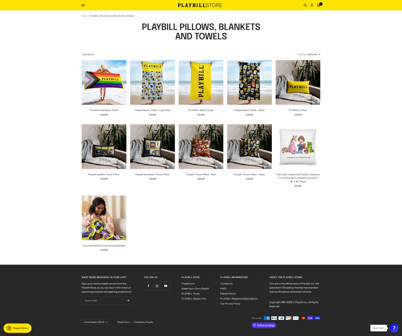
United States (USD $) (94, 322)
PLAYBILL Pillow (298, 110)
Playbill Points (228, 293)
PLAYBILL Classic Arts (194, 298)
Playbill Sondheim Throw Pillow (152, 174)
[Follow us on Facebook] (148, 286)
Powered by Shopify (143, 322)
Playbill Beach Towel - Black (249, 110)
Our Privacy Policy (230, 303)
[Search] (305, 5)
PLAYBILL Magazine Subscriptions (239, 298)
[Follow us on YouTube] (165, 286)
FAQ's (223, 288)
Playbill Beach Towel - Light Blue (152, 110)
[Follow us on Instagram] (157, 286)
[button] (394, 328)
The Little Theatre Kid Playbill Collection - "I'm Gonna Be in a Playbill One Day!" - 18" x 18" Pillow (298, 178)
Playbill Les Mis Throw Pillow (104, 174)
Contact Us (226, 283)
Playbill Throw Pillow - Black (249, 174)
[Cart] (318, 5)
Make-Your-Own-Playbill (195, 288)
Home (84, 16)
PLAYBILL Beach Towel (201, 110)
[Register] (128, 300)
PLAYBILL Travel (191, 293)
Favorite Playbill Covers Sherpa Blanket (104, 245)
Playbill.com (188, 283)
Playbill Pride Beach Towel (104, 110)
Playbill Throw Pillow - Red (201, 174)
